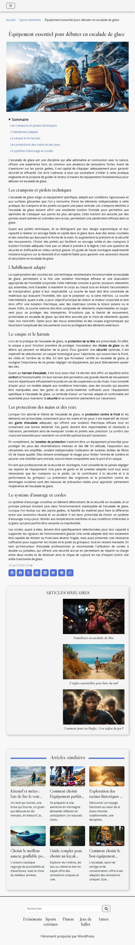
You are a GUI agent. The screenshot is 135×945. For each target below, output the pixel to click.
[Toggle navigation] (10, 6)
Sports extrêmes (30, 20)
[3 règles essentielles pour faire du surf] (93, 661)
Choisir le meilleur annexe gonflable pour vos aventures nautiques (28, 858)
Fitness (68, 919)
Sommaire (20, 119)
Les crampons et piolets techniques (33, 125)
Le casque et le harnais (25, 138)
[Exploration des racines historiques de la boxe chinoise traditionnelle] (106, 776)
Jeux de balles (86, 921)
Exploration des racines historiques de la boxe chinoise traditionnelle (106, 799)
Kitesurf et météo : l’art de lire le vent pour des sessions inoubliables (25, 799)
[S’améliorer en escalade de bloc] (93, 616)
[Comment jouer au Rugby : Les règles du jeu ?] (93, 707)
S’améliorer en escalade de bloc (93, 638)
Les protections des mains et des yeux (35, 144)
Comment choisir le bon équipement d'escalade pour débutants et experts (105, 858)
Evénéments (32, 919)
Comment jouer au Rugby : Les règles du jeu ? (93, 728)
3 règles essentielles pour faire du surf (93, 683)
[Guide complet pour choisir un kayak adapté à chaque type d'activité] (67, 836)
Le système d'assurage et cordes (31, 151)
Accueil (10, 20)
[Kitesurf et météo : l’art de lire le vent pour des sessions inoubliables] (28, 776)
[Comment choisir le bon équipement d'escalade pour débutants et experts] (106, 836)
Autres (103, 919)
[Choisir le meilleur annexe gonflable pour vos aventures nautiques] (28, 836)
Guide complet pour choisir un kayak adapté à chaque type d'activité (67, 858)
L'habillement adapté (24, 132)
